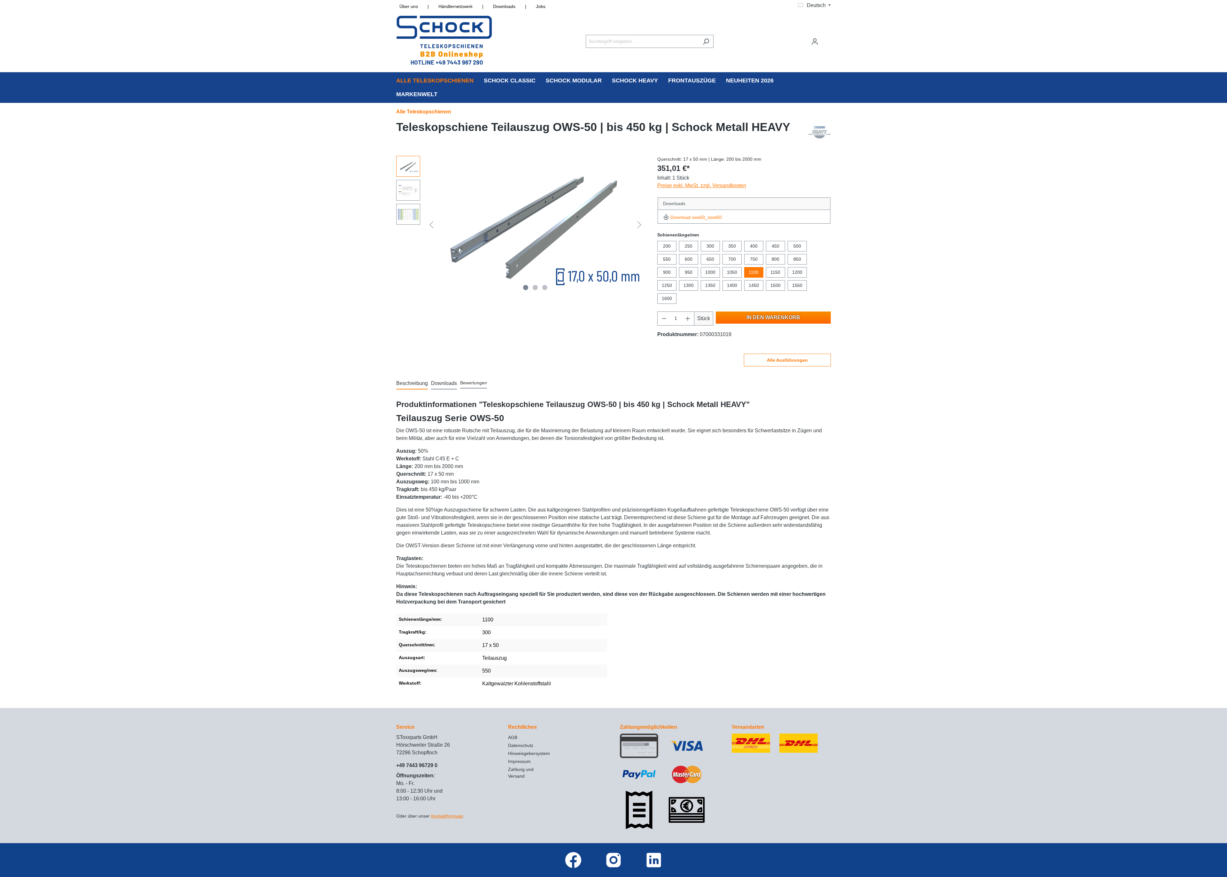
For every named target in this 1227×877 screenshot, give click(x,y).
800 (775, 259)
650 (710, 259)
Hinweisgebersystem (529, 753)
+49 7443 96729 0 (416, 765)
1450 (754, 285)
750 (754, 259)
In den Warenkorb (773, 317)
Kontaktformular (447, 816)
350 (732, 246)
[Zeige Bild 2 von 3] (535, 287)
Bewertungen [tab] (473, 382)
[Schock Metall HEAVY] (819, 132)
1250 (667, 285)
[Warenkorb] (826, 39)
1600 (667, 298)
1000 (710, 272)
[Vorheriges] (431, 224)
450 (775, 246)
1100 (754, 272)
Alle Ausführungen (787, 360)
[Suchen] (706, 41)
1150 (775, 272)
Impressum (519, 761)
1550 (797, 285)
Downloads (504, 6)
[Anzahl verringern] (664, 319)
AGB (512, 737)
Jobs (540, 6)
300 (710, 246)
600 (688, 259)
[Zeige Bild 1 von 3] (525, 287)
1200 (797, 272)
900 (667, 272)
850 (797, 259)
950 (688, 272)
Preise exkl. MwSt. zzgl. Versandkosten (701, 185)
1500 (775, 285)
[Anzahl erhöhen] (688, 319)
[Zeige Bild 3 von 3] (544, 287)
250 (688, 246)
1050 (732, 272)
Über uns (408, 6)
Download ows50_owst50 (696, 217)
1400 (732, 285)
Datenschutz (520, 745)
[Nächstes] (639, 224)
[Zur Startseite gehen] (444, 40)
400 (754, 246)
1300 (688, 285)
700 (732, 259)
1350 (710, 285)
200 (667, 246)
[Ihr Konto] (814, 41)
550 (667, 259)
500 (797, 246)
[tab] (412, 383)
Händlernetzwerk (455, 6)
